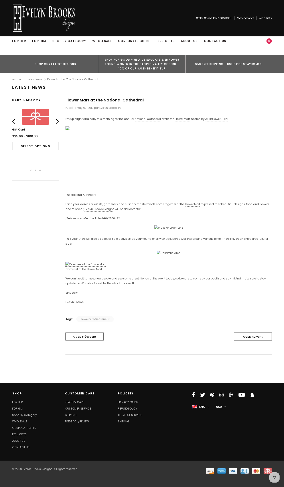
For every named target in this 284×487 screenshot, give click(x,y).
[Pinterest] (212, 394)
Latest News (35, 79)
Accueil (17, 79)
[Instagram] (221, 394)
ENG (202, 407)
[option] (55, 63)
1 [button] (31, 170)
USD (219, 407)
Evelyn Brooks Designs (99, 209)
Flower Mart (182, 119)
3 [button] (40, 170)
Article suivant (253, 337)
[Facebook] (193, 394)
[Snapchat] (252, 394)
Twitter (107, 283)
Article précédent (84, 337)
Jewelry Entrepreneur (95, 319)
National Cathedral (148, 119)
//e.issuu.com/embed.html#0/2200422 (92, 218)
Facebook (89, 283)
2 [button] (35, 170)
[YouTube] (241, 394)
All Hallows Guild (216, 119)
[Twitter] (202, 394)
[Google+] (231, 394)
